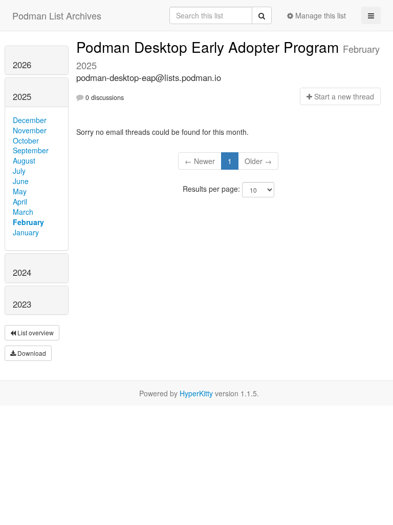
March (23, 212)
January (26, 232)
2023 (22, 304)
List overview (35, 332)
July (19, 171)
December (30, 120)
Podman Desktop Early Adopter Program (209, 46)
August (24, 160)
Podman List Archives (56, 15)
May (20, 191)
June (21, 181)
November (30, 130)
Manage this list (319, 15)
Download (31, 353)
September (31, 150)
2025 (22, 96)
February (28, 222)
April (20, 201)
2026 (22, 64)
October (26, 140)
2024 (22, 272)
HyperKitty (196, 393)
